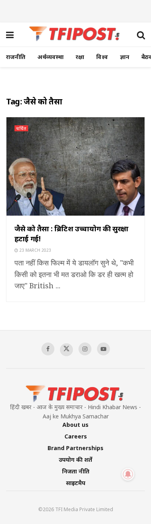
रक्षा (80, 57)
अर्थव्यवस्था (50, 57)
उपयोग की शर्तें (75, 459)
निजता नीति (75, 471)
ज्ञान (124, 57)
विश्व (102, 57)
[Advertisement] (75, 10)
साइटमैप (75, 483)
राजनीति (15, 57)
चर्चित (21, 128)
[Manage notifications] (128, 474)
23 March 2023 (34, 250)
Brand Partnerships (75, 448)
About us (75, 424)
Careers (75, 436)
